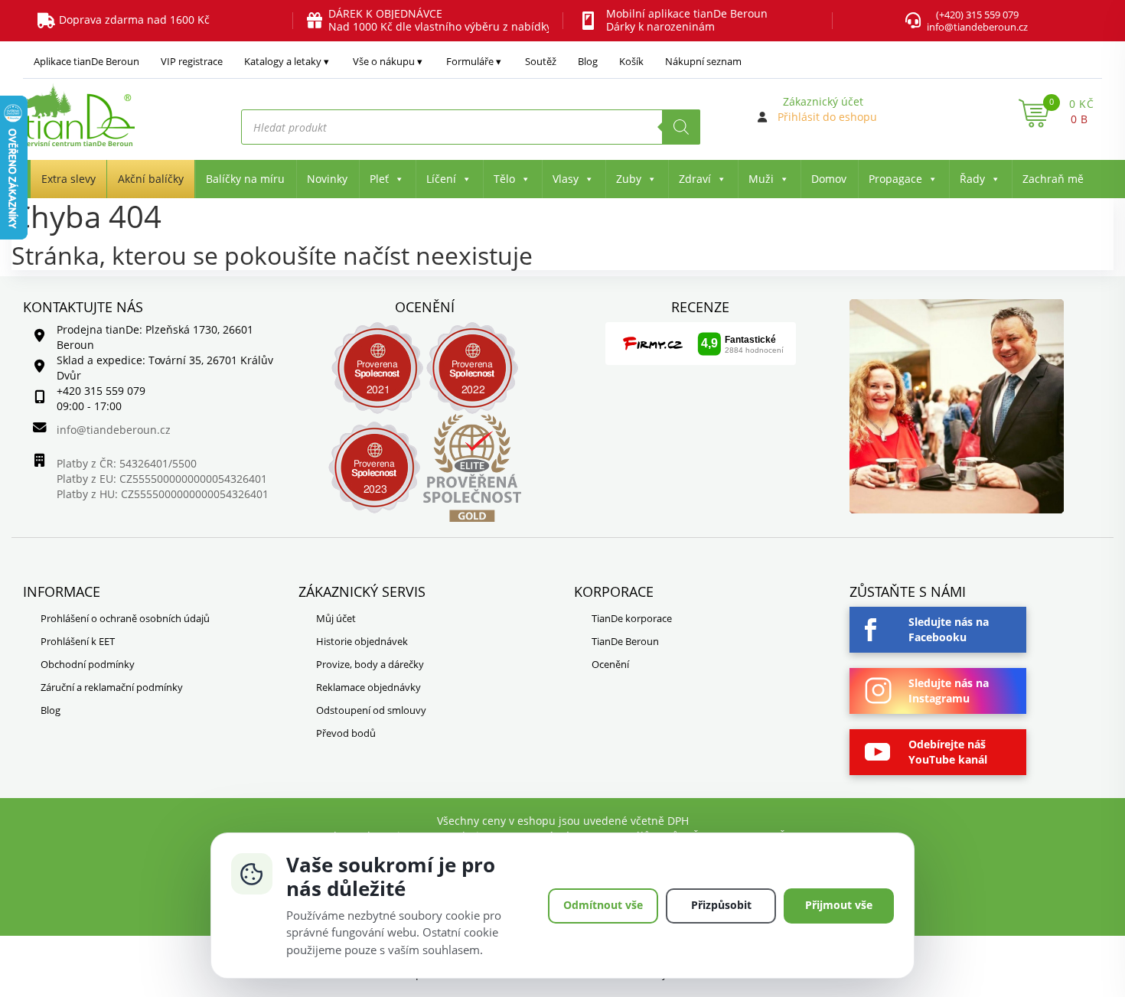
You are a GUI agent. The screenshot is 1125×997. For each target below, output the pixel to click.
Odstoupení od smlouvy (371, 710)
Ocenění (610, 664)
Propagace (895, 178)
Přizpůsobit (721, 905)
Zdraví (695, 178)
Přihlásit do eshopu (827, 116)
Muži (761, 178)
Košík (631, 61)
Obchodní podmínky (88, 664)
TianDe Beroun (625, 641)
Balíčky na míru (245, 178)
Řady (972, 178)
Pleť (379, 178)
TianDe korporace (632, 618)
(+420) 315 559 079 (977, 14)
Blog (588, 61)
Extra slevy (68, 178)
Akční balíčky (151, 178)
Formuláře (470, 61)
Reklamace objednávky (368, 687)
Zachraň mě (1053, 178)
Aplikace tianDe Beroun (86, 61)
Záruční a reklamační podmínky (112, 687)
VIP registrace (192, 61)
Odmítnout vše (603, 905)
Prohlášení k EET (78, 641)
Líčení (441, 178)
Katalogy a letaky (282, 61)
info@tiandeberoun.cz (977, 27)
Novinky (327, 178)
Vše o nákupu (384, 61)
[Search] (681, 127)
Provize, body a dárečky (370, 664)
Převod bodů (346, 733)
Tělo (504, 178)
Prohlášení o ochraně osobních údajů (125, 618)
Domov (828, 178)
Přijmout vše (838, 905)
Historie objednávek (362, 641)
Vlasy (566, 178)
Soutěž (540, 61)
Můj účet (336, 618)
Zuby (628, 178)
